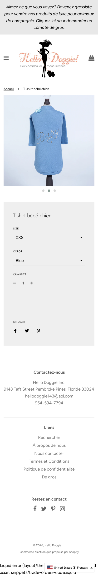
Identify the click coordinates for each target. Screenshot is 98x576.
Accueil (9, 89)
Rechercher (49, 437)
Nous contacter (49, 453)
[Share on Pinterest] (38, 330)
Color (17, 251)
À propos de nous (49, 445)
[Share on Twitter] (27, 330)
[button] (69, 567)
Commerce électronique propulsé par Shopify (49, 552)
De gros (49, 477)
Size (16, 228)
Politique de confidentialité (49, 469)
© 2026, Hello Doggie (47, 545)
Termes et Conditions (49, 461)
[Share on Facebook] (17, 330)
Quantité (19, 274)
